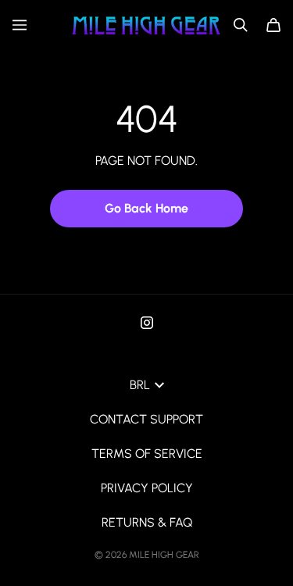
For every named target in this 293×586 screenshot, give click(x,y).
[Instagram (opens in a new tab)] (147, 322)
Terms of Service (146, 453)
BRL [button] (140, 384)
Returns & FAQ (147, 522)
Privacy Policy (147, 488)
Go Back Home (146, 208)
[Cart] (273, 25)
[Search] (241, 25)
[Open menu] (20, 25)
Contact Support (146, 419)
